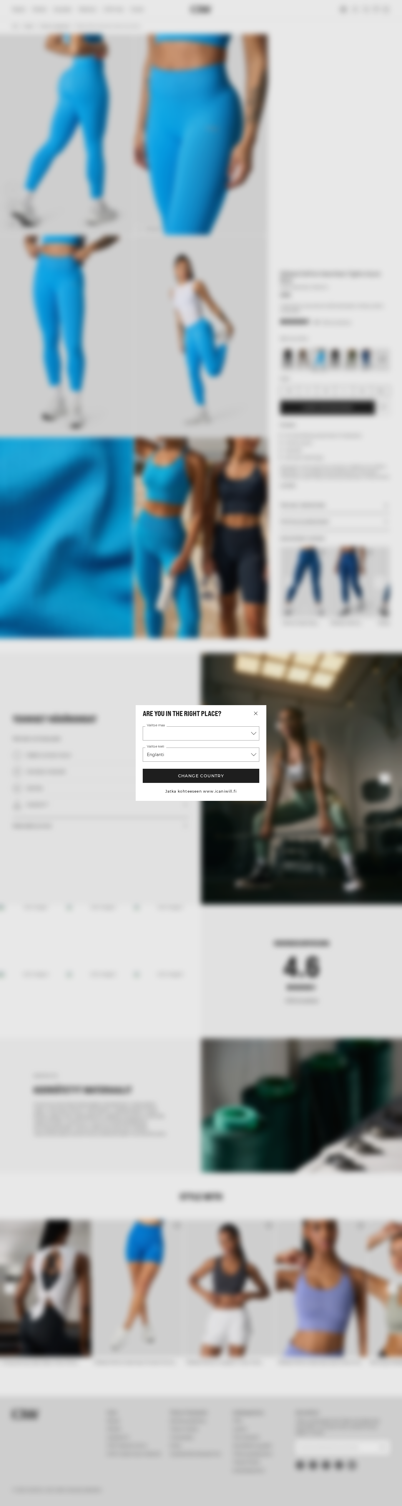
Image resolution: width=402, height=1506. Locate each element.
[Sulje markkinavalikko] (255, 713)
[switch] (169, 1494)
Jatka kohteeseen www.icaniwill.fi (201, 791)
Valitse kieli (155, 746)
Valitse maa (156, 725)
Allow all (338, 1442)
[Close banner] (393, 1437)
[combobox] (201, 733)
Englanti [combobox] (155, 754)
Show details (306, 1494)
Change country (201, 775)
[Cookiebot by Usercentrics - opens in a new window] (38, 1494)
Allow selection (338, 1459)
